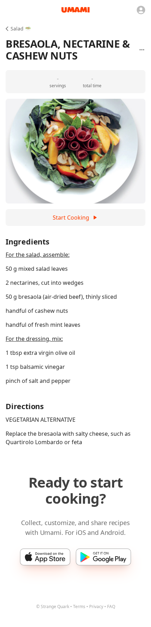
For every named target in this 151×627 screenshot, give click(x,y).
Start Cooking (71, 217)
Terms (79, 606)
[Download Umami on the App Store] (45, 557)
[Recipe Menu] (142, 49)
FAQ (111, 606)
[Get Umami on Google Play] (103, 557)
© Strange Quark (52, 606)
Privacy (96, 606)
